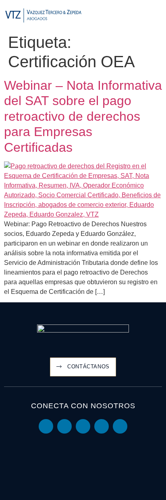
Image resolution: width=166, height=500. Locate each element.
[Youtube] (64, 426)
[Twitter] (83, 426)
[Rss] (120, 426)
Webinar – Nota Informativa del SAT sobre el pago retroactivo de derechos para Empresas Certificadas (83, 116)
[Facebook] (101, 426)
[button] (156, 16)
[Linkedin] (46, 426)
